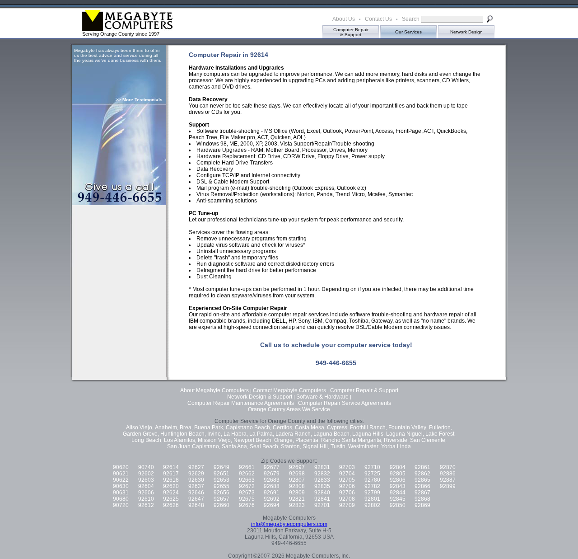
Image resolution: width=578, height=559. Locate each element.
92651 (221, 473)
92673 (247, 492)
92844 (398, 492)
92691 (272, 492)
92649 (221, 467)
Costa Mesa (309, 427)
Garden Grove (140, 434)
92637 (196, 486)
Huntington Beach (182, 434)
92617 (171, 473)
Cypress (337, 427)
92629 (196, 473)
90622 (121, 480)
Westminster (363, 446)
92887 (448, 480)
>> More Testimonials (139, 99)
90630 (121, 486)
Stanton (290, 446)
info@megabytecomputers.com (289, 524)
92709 (347, 505)
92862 (422, 473)
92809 (297, 492)
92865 (422, 480)
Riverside (395, 440)
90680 (121, 499)
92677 (272, 467)
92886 (448, 473)
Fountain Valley (407, 427)
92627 (196, 467)
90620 (121, 467)
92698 (297, 473)
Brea (185, 427)
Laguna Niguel (404, 434)
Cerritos (282, 427)
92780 (372, 480)
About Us (343, 19)
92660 (221, 505)
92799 (372, 492)
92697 (297, 467)
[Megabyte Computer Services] (92, 29)
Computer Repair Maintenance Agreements (240, 403)
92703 (347, 467)
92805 (398, 473)
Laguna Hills (367, 434)
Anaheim (166, 427)
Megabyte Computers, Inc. (318, 556)
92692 (272, 499)
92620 (171, 486)
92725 (372, 473)
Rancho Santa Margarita (351, 440)
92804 (398, 467)
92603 (146, 480)
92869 (422, 505)
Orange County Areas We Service (289, 409)
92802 (372, 505)
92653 (221, 480)
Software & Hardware (322, 397)
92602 (146, 473)
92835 (322, 486)
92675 (247, 499)
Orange (283, 440)
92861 (422, 467)
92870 (448, 467)
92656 (221, 492)
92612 (146, 505)
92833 (322, 480)
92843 (398, 486)
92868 (422, 499)
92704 (347, 473)
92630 (196, 480)
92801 (372, 499)
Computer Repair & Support (364, 390)
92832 (322, 473)
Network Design (466, 31)
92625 (171, 499)
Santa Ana (234, 446)
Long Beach (146, 440)
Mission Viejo (214, 440)
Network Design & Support (259, 397)
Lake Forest (439, 434)
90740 (146, 467)
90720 (121, 505)
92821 (297, 499)
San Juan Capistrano (193, 446)
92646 (196, 492)
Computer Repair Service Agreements (344, 403)
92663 (247, 480)
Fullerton (440, 427)
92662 (247, 473)
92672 (247, 486)
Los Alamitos (179, 440)
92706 (347, 486)
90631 (121, 492)
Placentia (306, 440)
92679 (272, 473)
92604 (146, 486)
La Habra (235, 434)
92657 (221, 499)
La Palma (261, 434)
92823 (297, 505)
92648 (196, 505)
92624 (171, 492)
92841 (322, 499)
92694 (272, 505)
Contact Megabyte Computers (289, 390)
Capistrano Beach (248, 427)
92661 (247, 467)
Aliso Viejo (139, 427)
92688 (272, 486)
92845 (398, 499)
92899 (448, 486)
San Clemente (427, 440)
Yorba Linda (396, 446)
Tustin (338, 446)
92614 (171, 467)
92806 (398, 480)
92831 (322, 467)
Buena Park (208, 427)
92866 (422, 486)
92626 (171, 505)
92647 (196, 499)
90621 (121, 473)
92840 (322, 492)
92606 (146, 492)
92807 (297, 480)
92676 (247, 505)
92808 (297, 486)
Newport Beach (252, 440)
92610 (146, 499)
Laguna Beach (331, 434)
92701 (322, 505)
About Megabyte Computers (214, 390)
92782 (372, 486)
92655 (221, 486)
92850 (398, 505)
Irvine (214, 434)
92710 (372, 467)
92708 (347, 499)
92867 (422, 492)
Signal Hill (315, 446)
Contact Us (378, 19)
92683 (272, 480)
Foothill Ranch (368, 427)
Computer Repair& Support (350, 32)
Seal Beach (264, 446)
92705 (347, 480)
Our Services (408, 31)
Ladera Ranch (293, 434)
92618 (171, 480)
